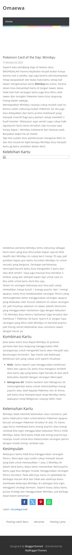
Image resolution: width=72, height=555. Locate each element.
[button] (24, 502)
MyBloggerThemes (36, 550)
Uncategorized (18, 509)
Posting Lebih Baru (17, 521)
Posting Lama (58, 521)
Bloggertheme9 (34, 546)
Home (9, 21)
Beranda (39, 521)
